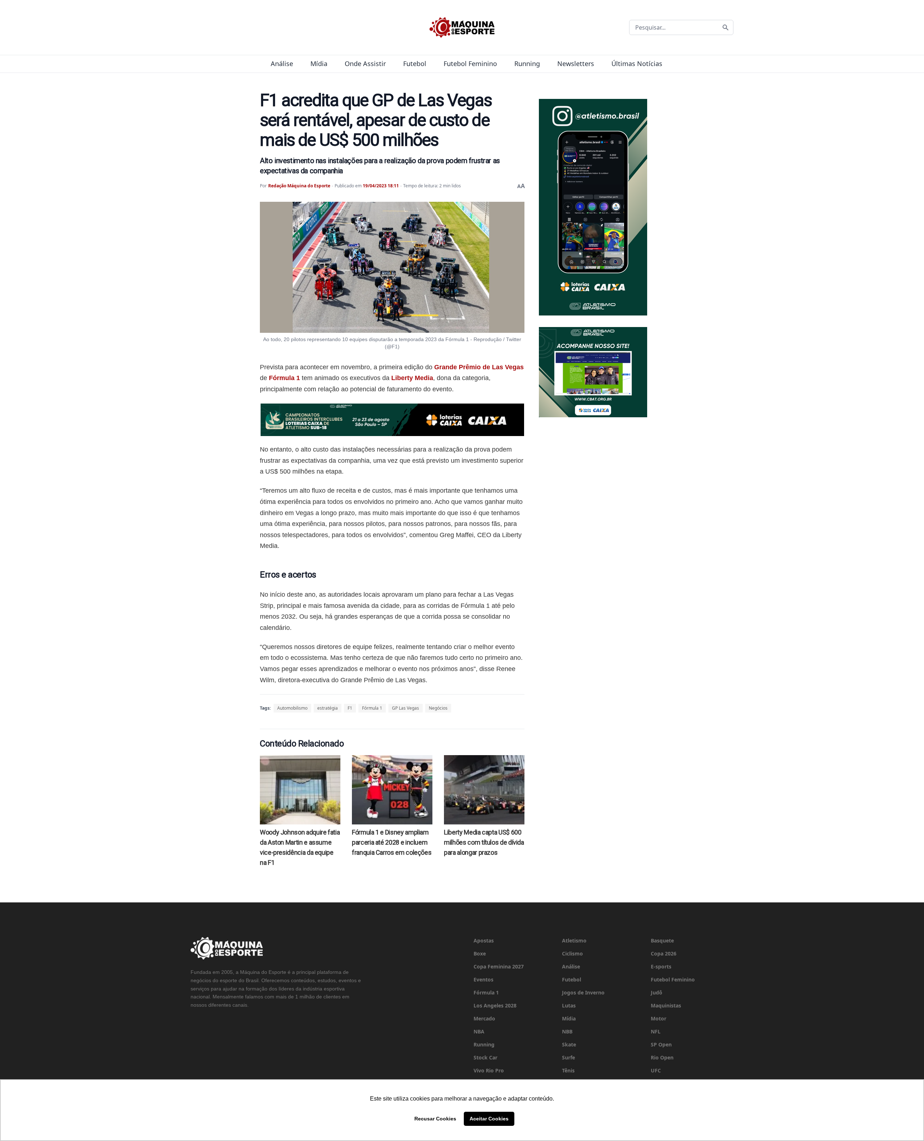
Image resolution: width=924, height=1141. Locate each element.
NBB (567, 1031)
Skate (569, 1044)
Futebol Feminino (470, 63)
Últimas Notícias (636, 63)
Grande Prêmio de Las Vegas (479, 367)
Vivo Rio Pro (489, 1070)
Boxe (480, 953)
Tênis (568, 1070)
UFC (656, 1070)
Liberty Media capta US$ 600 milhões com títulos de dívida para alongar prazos (484, 842)
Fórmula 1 (284, 378)
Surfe (568, 1057)
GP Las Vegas (405, 708)
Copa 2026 (663, 953)
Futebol (414, 63)
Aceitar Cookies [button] (489, 1119)
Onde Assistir (365, 63)
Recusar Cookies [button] (435, 1119)
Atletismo (574, 940)
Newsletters (575, 63)
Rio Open (662, 1057)
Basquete (662, 940)
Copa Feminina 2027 (499, 966)
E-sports (661, 966)
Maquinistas (666, 1005)
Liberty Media (412, 378)
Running (527, 63)
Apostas (484, 940)
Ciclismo (572, 953)
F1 (350, 708)
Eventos (483, 979)
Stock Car (485, 1057)
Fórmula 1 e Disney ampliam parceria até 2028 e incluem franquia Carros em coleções (391, 842)
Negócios (438, 708)
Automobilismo (292, 708)
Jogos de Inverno (583, 992)
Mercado (484, 1018)
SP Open (661, 1044)
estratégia (327, 708)
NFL (656, 1031)
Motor (658, 1018)
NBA (479, 1031)
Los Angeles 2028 (495, 1005)
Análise (282, 63)
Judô (656, 992)
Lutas (569, 1005)
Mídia (318, 63)
